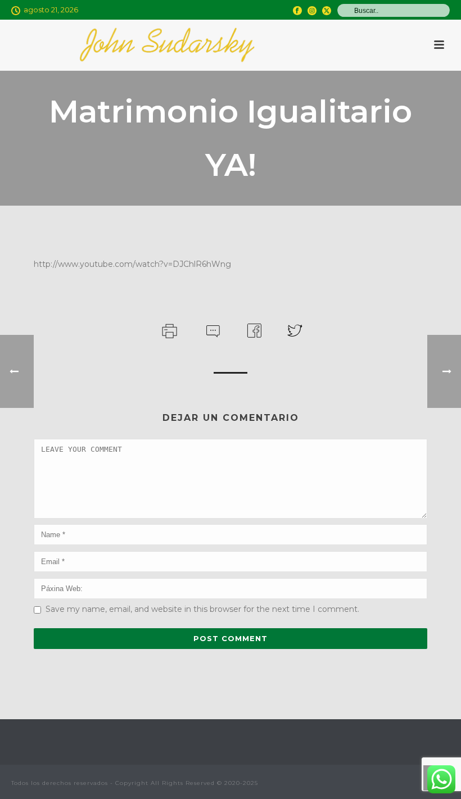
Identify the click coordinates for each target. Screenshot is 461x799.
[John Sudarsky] (167, 45)
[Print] (168, 329)
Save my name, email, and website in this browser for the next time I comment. (202, 609)
